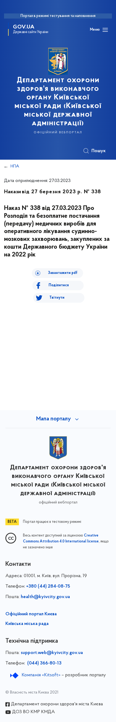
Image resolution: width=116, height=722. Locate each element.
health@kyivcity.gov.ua (45, 597)
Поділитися (59, 285)
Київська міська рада (27, 623)
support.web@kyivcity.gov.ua (52, 652)
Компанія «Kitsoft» (41, 675)
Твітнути (56, 298)
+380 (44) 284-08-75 (48, 586)
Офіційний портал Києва (31, 614)
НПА (15, 166)
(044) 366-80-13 (44, 663)
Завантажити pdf (62, 273)
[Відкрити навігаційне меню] (105, 30)
